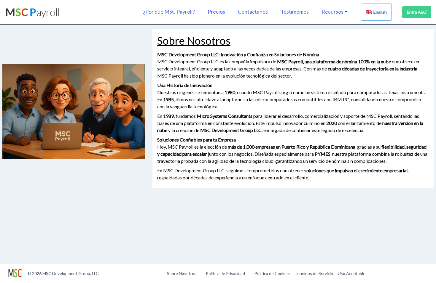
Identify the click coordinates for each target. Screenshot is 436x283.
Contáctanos (253, 11)
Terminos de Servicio (314, 273)
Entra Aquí (417, 12)
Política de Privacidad (225, 273)
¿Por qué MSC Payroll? (169, 11)
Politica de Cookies (272, 273)
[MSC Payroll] (33, 12)
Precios (216, 11)
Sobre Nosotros (181, 273)
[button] (338, 11)
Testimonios (295, 11)
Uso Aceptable (351, 273)
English (379, 12)
